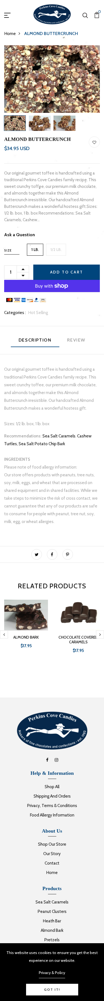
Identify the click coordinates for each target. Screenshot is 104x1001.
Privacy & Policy (52, 972)
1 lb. (35, 249)
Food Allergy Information (52, 815)
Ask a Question (19, 234)
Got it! (52, 989)
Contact (52, 863)
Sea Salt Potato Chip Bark (42, 443)
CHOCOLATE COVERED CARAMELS (78, 639)
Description (35, 340)
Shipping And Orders (52, 796)
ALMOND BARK (26, 637)
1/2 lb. (56, 249)
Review (76, 340)
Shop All (52, 786)
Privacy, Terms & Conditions (52, 805)
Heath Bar (52, 920)
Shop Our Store (52, 844)
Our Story (52, 853)
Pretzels (52, 939)
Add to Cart (66, 272)
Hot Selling (38, 312)
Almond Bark (52, 930)
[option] (52, 79)
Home (10, 33)
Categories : (15, 312)
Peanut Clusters (52, 911)
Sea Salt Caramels (58, 436)
